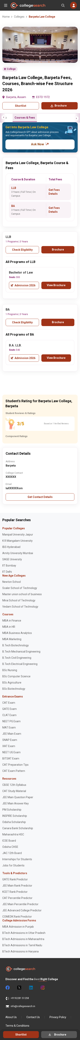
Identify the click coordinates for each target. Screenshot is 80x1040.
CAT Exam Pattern (13, 770)
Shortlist (20, 105)
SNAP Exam (9, 739)
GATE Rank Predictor (15, 879)
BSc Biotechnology (13, 688)
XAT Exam (8, 746)
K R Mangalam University (17, 540)
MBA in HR (8, 626)
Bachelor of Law (21, 272)
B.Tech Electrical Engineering (19, 663)
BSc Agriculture (11, 682)
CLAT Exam (9, 715)
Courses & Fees (25, 117)
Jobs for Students (13, 865)
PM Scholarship (11, 809)
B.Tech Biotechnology (15, 645)
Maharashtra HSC (13, 834)
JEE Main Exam (11, 733)
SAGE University (12, 559)
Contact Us (33, 1017)
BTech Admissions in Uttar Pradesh (23, 932)
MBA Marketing (11, 639)
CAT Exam (8, 702)
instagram (42, 988)
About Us (11, 1017)
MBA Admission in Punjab (18, 926)
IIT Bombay (9, 565)
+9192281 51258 (20, 998)
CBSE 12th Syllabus (14, 784)
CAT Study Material (14, 791)
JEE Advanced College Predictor (22, 910)
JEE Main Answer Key (15, 803)
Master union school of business (22, 594)
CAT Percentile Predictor (17, 898)
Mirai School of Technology (18, 600)
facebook (7, 988)
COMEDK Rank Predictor (17, 916)
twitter (19, 988)
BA (13, 205)
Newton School (11, 581)
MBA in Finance (11, 620)
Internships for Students (17, 859)
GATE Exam (9, 708)
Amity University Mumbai (17, 553)
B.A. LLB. (15, 345)
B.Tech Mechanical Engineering (21, 651)
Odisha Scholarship (14, 822)
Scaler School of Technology (19, 588)
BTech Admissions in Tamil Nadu (22, 945)
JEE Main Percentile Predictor (20, 904)
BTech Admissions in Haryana (20, 951)
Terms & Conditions (17, 1025)
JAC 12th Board (12, 853)
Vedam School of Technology (20, 606)
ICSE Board (9, 840)
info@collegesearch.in (23, 1006)
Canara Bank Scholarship (17, 828)
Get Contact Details (40, 496)
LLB (13, 187)
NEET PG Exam (11, 721)
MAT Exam (9, 727)
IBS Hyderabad (11, 546)
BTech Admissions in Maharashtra (23, 939)
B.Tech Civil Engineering (16, 657)
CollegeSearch (27, 5)
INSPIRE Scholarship (14, 815)
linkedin (31, 988)
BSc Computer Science (16, 676)
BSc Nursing (9, 670)
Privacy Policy (58, 1017)
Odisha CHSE (10, 846)
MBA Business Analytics (17, 633)
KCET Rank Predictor (15, 891)
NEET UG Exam (11, 752)
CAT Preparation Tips (15, 764)
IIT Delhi (7, 571)
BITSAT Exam (10, 758)
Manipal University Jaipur (17, 534)
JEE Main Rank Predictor (17, 885)
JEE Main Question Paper (17, 797)
